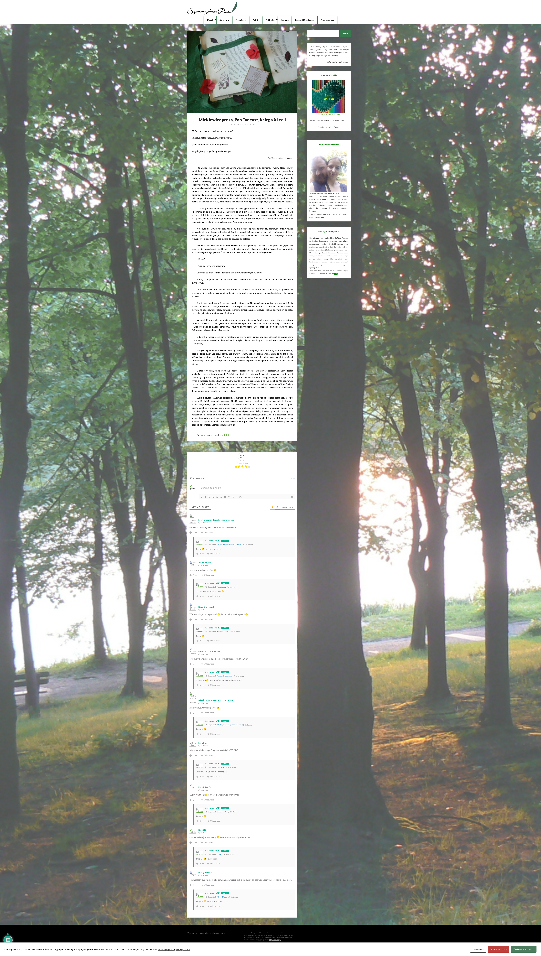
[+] (240, 497)
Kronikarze (241, 20)
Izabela (219, 854)
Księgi (210, 20)
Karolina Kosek (223, 631)
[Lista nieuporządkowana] (221, 497)
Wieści (256, 20)
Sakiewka (270, 20)
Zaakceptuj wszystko (523, 949)
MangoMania (222, 897)
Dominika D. (204, 787)
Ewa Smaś (203, 743)
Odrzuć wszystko (498, 949)
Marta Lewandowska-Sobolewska (229, 544)
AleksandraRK (212, 540)
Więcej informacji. (275, 940)
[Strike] (213, 497)
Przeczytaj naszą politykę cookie (174, 949)
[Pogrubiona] (201, 497)
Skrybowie (224, 20)
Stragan (285, 20)
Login (292, 478)
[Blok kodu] (229, 497)
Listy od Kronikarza (304, 20)
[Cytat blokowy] (225, 497)
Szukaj (345, 33)
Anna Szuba (204, 562)
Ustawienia (478, 949)
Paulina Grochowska (224, 676)
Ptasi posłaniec (327, 20)
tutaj (226, 435)
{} (237, 497)
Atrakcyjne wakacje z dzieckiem (215, 700)
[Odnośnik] (233, 497)
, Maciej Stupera (329, 114)
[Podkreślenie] (209, 497)
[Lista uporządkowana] (217, 497)
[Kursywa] (205, 497)
